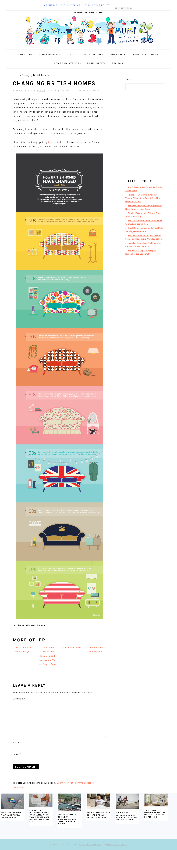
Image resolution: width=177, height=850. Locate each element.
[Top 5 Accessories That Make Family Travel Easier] (12, 801)
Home (16, 75)
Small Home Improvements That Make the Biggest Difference (155, 813)
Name (17, 742)
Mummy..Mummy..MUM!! (88, 12)
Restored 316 (116, 844)
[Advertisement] (144, 135)
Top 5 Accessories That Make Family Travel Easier (11, 815)
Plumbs (52, 142)
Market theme (90, 844)
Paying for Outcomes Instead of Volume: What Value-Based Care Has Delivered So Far (142, 198)
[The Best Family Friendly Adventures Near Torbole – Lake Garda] (69, 802)
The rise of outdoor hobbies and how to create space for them (126, 816)
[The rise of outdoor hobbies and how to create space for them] (127, 801)
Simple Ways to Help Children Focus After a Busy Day (98, 815)
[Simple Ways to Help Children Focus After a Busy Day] (98, 801)
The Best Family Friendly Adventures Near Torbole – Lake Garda (68, 819)
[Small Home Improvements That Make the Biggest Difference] (156, 800)
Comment (19, 698)
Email (17, 754)
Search (128, 79)
